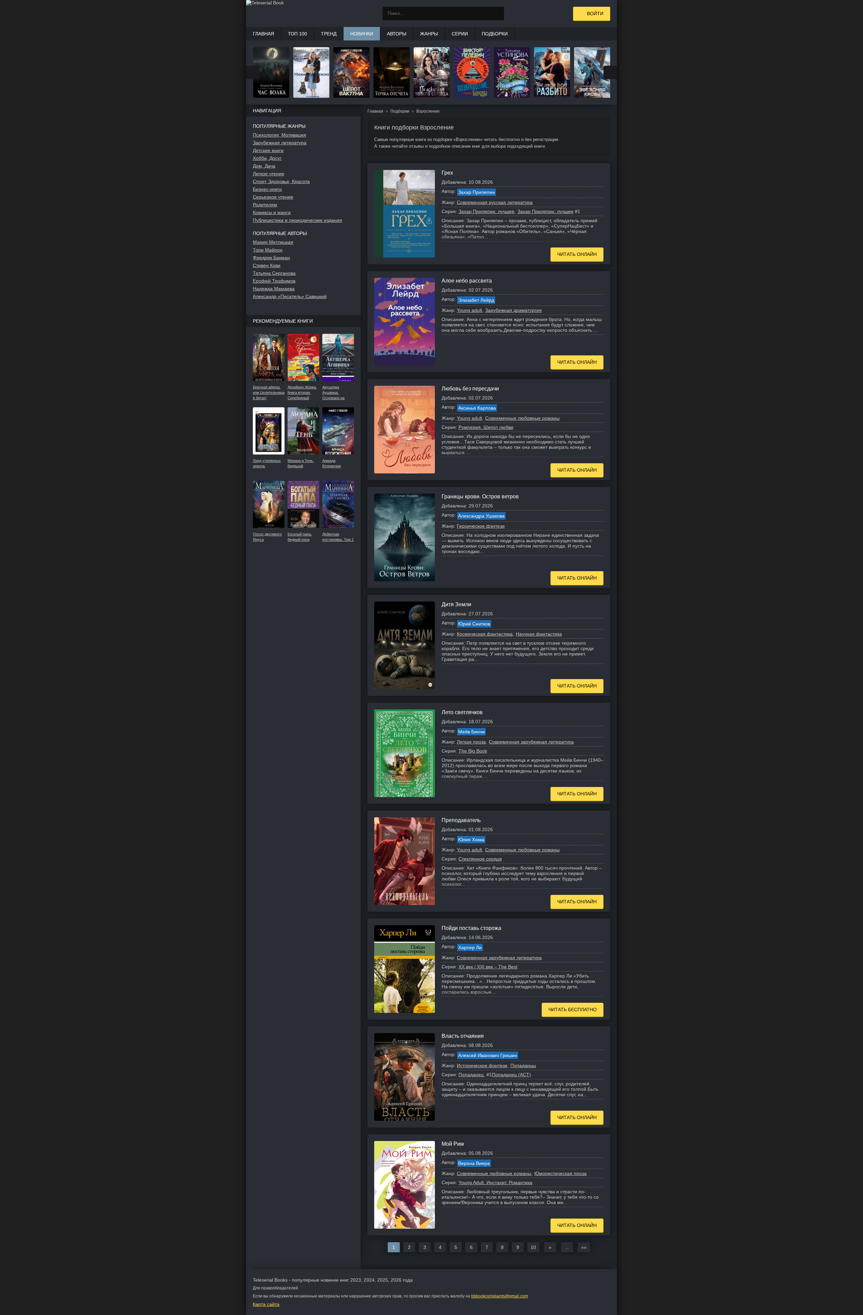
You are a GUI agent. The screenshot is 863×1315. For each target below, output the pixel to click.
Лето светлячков (462, 712)
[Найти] (497, 13)
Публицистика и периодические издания (297, 220)
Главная (263, 33)
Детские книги (268, 150)
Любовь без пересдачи (470, 388)
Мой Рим (453, 1144)
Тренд (328, 33)
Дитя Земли (456, 604)
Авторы (396, 33)
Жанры (429, 33)
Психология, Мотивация (279, 135)
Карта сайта (266, 1304)
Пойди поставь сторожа (471, 928)
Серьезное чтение (273, 197)
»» (584, 1247)
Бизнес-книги (267, 189)
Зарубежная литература (279, 142)
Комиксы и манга (272, 212)
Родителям (265, 204)
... (567, 1247)
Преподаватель (461, 820)
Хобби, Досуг (267, 158)
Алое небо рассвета (467, 281)
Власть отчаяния (463, 1036)
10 (533, 1247)
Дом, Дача (264, 166)
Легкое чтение (268, 173)
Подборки (495, 33)
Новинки (361, 33)
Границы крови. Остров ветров (480, 496)
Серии (460, 33)
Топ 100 (297, 33)
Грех (447, 173)
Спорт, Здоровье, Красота (281, 181)
